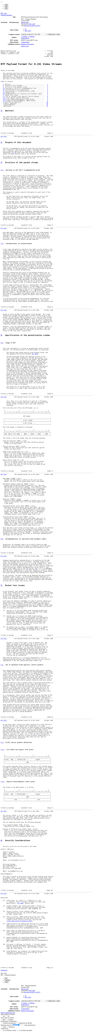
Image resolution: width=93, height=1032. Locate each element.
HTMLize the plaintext (10, 1023)
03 (25, 29)
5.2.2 (5, 100)
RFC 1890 (35, 354)
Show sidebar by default (8, 1014)
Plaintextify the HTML (25, 1023)
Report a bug (25, 46)
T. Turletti (24, 36)
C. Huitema (31, 36)
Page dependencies (30, 1025)
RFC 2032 (6, 14)
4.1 (4, 92)
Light (6, 4)
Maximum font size (6, 1025)
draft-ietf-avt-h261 (29, 25)
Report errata (25, 22)
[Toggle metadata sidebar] (1, 12)
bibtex (27, 42)
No (8, 1016)
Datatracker (4, 970)
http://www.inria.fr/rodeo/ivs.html (19, 921)
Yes (4, 1016)
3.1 (4, 88)
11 (47, 106)
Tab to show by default (7, 1018)
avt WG (37, 25)
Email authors (25, 38)
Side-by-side (51, 34)
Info (4, 1019)
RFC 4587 (32, 24)
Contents (10, 1019)
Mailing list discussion (27, 44)
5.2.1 (5, 99)
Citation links (4, 1028)
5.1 (4, 96)
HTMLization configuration (9, 1021)
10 (47, 102)
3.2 (4, 89)
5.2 (4, 98)
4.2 (4, 93)
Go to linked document (25, 1030)
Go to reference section (10, 1030)
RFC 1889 (20, 903)
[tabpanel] (46, 999)
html (24, 42)
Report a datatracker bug (8, 1012)
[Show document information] (12, 15)
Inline (58, 34)
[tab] (6, 978)
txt (22, 42)
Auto (6, 8)
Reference (12, 1027)
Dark (6, 6)
